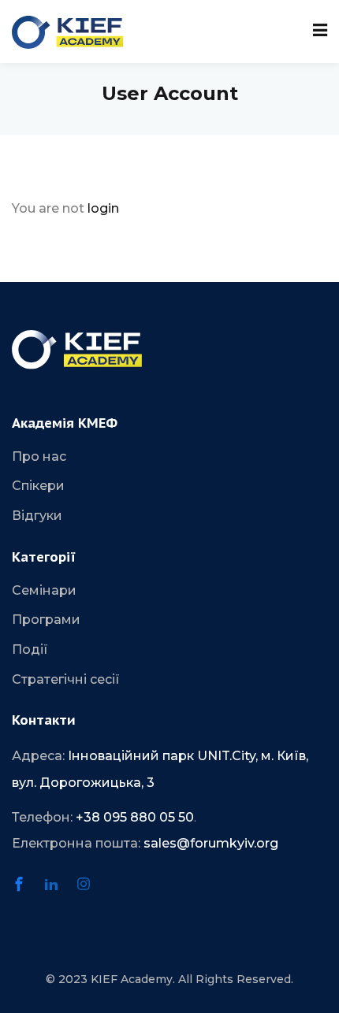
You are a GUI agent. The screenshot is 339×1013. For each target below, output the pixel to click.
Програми (46, 619)
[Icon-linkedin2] (58, 891)
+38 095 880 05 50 (135, 817)
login (103, 208)
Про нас (39, 456)
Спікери (38, 485)
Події (30, 649)
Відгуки (37, 515)
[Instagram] (90, 891)
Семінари (44, 590)
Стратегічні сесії (66, 679)
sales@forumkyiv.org (210, 843)
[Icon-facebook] (26, 891)
